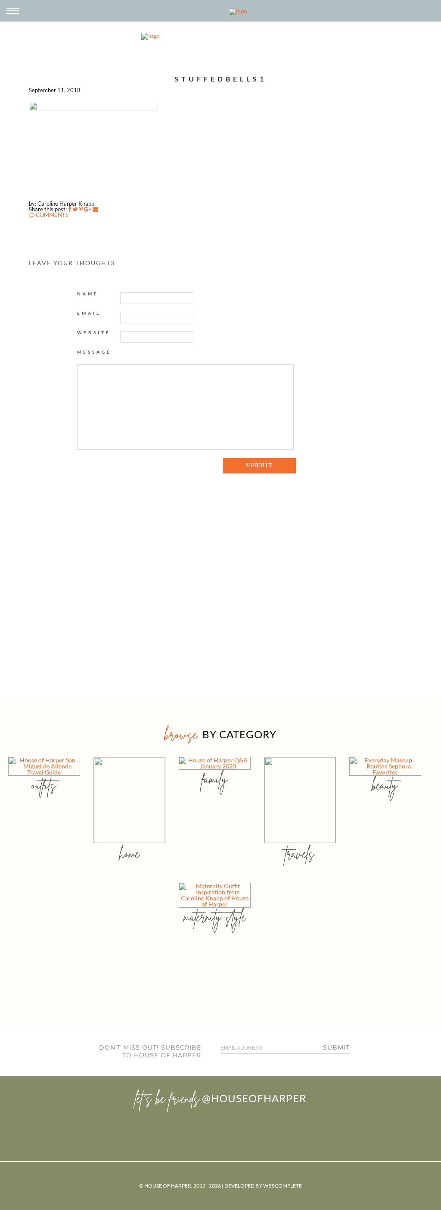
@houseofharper (254, 1098)
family (215, 779)
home (129, 853)
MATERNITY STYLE (214, 917)
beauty (385, 785)
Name (88, 293)
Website (94, 332)
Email (89, 313)
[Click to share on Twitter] (75, 209)
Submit (336, 1047)
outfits (44, 785)
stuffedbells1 (220, 79)
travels (299, 853)
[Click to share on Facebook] (69, 209)
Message (94, 351)
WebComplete (282, 1185)
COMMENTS (51, 214)
